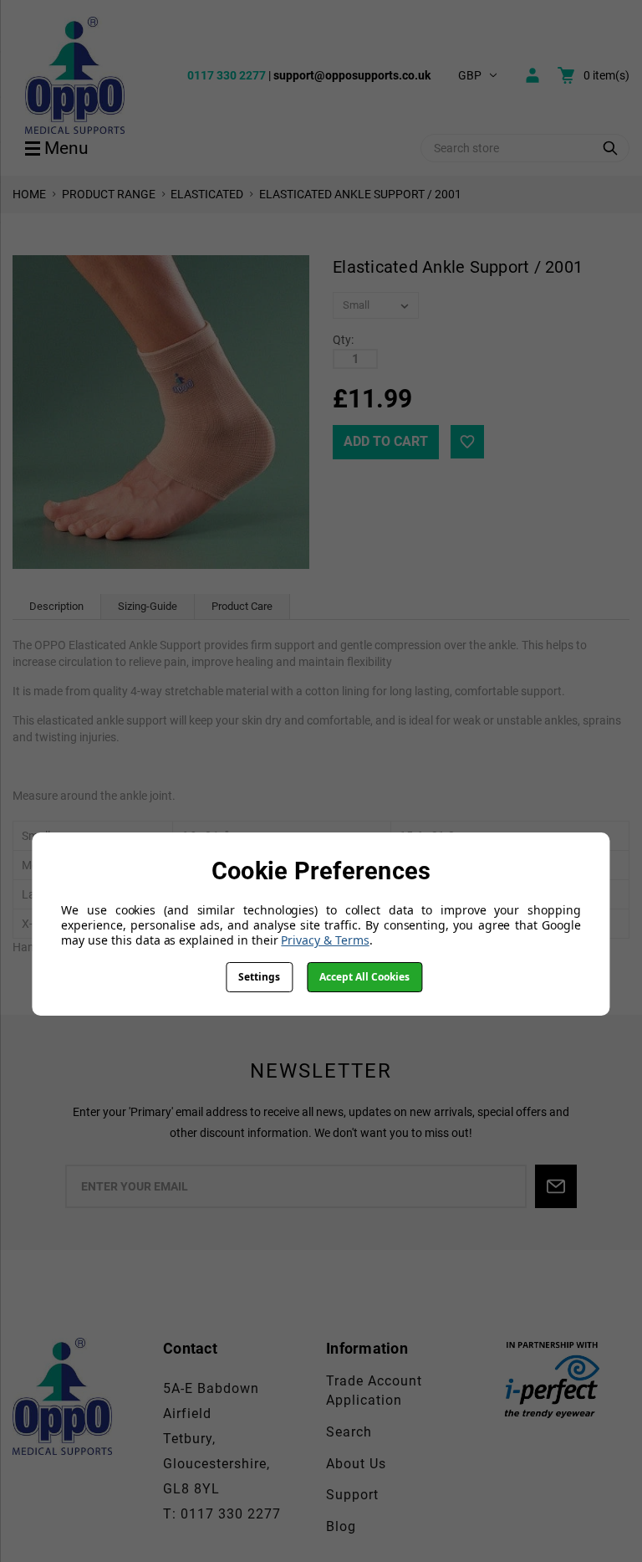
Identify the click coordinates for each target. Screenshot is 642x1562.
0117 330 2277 (226, 75)
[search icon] (610, 148)
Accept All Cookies (364, 977)
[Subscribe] (556, 1186)
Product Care (242, 606)
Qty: (343, 339)
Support (352, 1495)
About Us (356, 1464)
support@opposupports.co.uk (352, 75)
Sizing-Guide (147, 606)
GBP (470, 75)
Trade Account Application (374, 1390)
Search (349, 1432)
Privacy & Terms (325, 940)
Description (56, 606)
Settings (259, 977)
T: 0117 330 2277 (222, 1514)
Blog (341, 1526)
